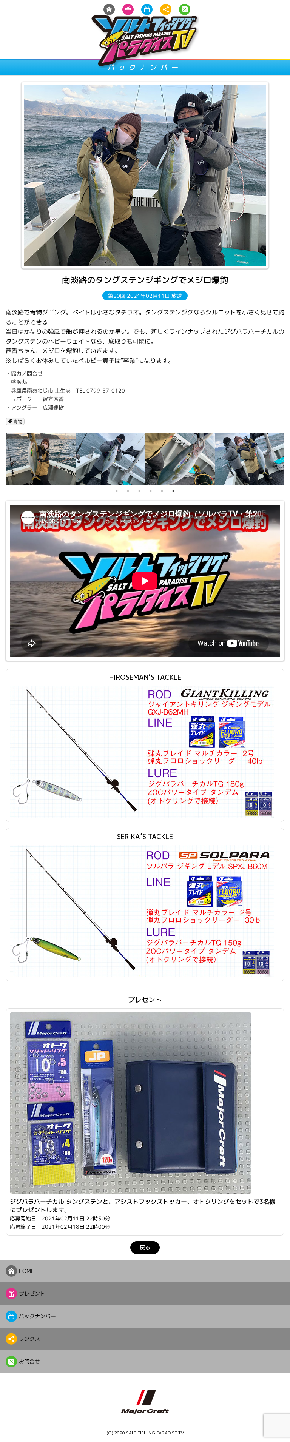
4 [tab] (150, 491)
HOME (26, 1270)
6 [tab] (173, 491)
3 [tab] (139, 491)
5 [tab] (162, 491)
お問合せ (29, 1361)
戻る (145, 1247)
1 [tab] (116, 491)
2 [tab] (128, 491)
